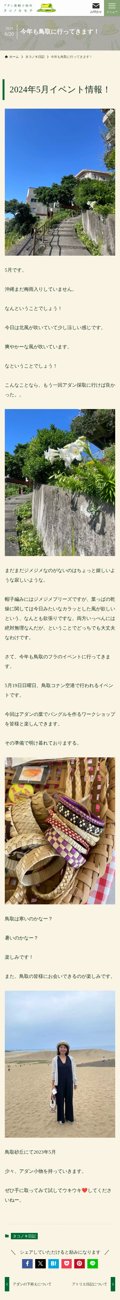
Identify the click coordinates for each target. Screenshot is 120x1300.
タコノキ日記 (24, 1236)
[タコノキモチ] (30, 8)
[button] (27, 1263)
